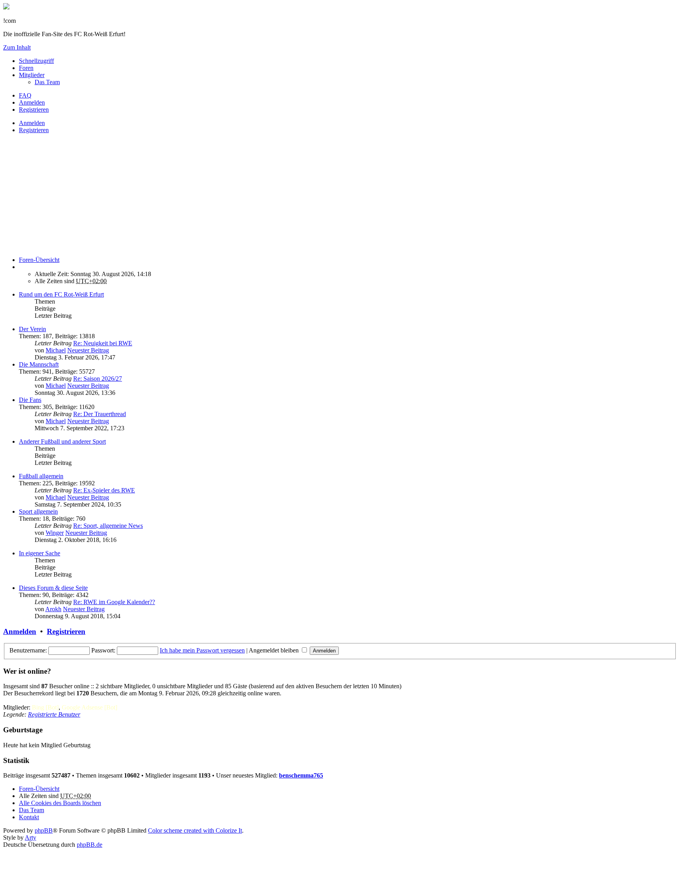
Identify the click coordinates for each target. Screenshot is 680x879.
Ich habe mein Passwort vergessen (202, 650)
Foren (26, 67)
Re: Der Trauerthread (99, 414)
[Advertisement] (239, 195)
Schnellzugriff (36, 60)
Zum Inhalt (17, 47)
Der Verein (32, 329)
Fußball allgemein (41, 476)
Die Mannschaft (39, 364)
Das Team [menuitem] (47, 82)
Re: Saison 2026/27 (97, 378)
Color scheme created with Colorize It (195, 830)
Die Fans (30, 399)
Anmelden (32, 123)
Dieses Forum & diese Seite (53, 587)
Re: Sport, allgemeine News (108, 525)
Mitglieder (31, 75)
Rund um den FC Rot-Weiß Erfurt (61, 294)
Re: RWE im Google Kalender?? (114, 602)
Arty (30, 837)
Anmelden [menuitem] (32, 102)
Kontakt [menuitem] (29, 817)
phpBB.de (89, 844)
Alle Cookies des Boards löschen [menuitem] (60, 803)
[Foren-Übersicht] (6, 7)
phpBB (44, 830)
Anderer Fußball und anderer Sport (62, 441)
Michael (56, 350)
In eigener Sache (39, 553)
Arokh (53, 609)
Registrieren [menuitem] (34, 109)
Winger (55, 532)
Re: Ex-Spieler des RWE (104, 490)
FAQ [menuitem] (25, 95)
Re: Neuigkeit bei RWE (102, 343)
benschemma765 (301, 775)
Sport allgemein (38, 511)
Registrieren (34, 130)
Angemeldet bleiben (274, 650)
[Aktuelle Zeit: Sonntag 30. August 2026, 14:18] (21, 267)
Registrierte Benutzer (54, 714)
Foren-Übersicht (39, 788)
